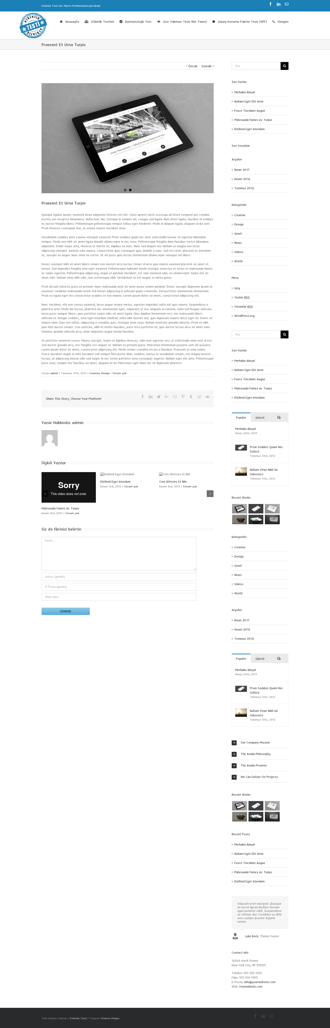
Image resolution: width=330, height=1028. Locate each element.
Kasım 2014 (242, 179)
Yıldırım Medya (110, 1018)
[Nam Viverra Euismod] (239, 519)
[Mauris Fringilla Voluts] (256, 508)
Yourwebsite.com (250, 986)
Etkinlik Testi (78, 1018)
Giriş (237, 288)
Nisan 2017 (241, 169)
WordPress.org (244, 316)
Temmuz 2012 (244, 188)
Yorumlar (243, 306)
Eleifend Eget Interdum (249, 129)
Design (105, 373)
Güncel (259, 417)
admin (54, 373)
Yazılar (242, 297)
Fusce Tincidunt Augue (249, 110)
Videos (238, 252)
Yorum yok (119, 373)
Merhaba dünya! (244, 92)
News (238, 242)
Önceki (192, 66)
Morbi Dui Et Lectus (55, 481)
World (238, 261)
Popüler (241, 417)
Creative (94, 373)
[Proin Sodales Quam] (272, 508)
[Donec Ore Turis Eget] (239, 508)
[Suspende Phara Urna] (272, 519)
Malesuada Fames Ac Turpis (178, 508)
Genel (238, 233)
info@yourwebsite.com (259, 982)
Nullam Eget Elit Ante (115, 481)
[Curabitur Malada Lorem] (256, 519)
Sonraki (206, 66)
